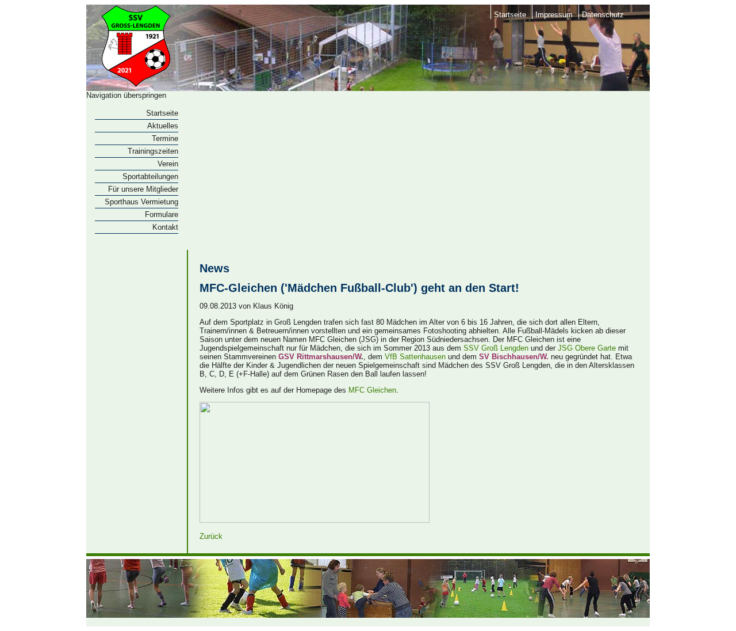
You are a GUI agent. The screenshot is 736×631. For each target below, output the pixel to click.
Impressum (554, 14)
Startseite (510, 14)
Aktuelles (162, 125)
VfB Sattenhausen (415, 356)
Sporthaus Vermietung (141, 201)
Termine (165, 138)
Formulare (161, 214)
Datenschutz (603, 14)
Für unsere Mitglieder (143, 189)
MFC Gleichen (372, 390)
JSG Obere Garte (587, 348)
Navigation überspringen (126, 95)
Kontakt (165, 227)
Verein (168, 163)
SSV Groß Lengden (495, 348)
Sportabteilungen (150, 176)
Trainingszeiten (153, 151)
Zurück (211, 536)
